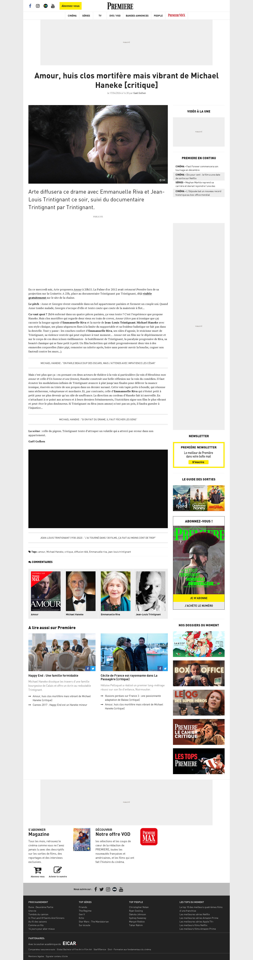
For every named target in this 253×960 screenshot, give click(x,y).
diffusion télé (81, 551)
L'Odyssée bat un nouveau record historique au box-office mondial (198, 193)
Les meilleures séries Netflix (195, 914)
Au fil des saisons (37, 921)
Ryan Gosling (136, 910)
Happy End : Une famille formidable (53, 675)
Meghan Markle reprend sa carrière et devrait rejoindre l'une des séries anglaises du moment (195, 185)
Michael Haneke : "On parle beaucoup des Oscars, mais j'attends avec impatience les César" (98, 363)
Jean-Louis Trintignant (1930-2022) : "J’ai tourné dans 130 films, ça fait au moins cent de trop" (98, 537)
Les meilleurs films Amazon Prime (198, 928)
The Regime (85, 910)
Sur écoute (84, 925)
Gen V (82, 914)
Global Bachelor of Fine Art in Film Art (74, 949)
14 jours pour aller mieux (41, 928)
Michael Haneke (54, 551)
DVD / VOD (114, 15)
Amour (77, 289)
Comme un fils (36, 925)
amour (41, 551)
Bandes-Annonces (137, 15)
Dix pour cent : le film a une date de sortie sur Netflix (198, 176)
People (158, 15)
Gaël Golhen (139, 92)
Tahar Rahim (136, 925)
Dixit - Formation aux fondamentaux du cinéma (129, 949)
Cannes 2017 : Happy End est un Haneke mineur (60, 704)
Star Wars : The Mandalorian (94, 921)
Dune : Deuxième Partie (40, 907)
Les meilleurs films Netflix (193, 925)
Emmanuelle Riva (110, 614)
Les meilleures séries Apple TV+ (196, 921)
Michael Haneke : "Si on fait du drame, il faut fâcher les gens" (98, 419)
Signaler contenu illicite (57, 956)
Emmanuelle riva (98, 551)
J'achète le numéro (199, 605)
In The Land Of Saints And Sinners (46, 917)
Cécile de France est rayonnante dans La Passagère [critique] (129, 677)
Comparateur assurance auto (41, 949)
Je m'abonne (199, 598)
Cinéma (72, 15)
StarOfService (100, 949)
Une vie (32, 910)
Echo (81, 917)
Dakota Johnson (137, 914)
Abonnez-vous (71, 6)
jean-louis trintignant (119, 551)
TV (100, 15)
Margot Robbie (137, 921)
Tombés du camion (38, 914)
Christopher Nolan (139, 907)
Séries (86, 15)
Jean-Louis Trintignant (148, 614)
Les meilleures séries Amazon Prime (199, 917)
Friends (83, 907)
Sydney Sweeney (137, 917)
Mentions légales (36, 956)
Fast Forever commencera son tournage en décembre (197, 168)
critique (69, 551)
